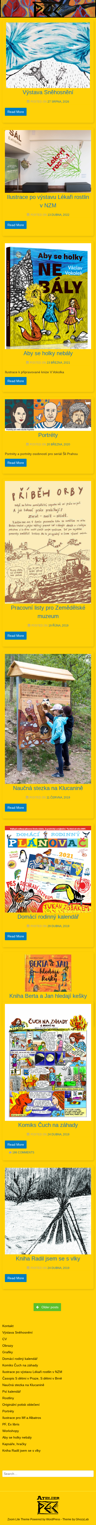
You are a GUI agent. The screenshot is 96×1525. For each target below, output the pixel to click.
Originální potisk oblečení (21, 1404)
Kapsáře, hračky (14, 1444)
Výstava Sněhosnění (17, 1332)
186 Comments (23, 1152)
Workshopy (10, 1431)
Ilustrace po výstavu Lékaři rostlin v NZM (32, 1372)
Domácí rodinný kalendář (48, 917)
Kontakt (8, 1326)
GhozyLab (82, 1519)
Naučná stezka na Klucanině (23, 1385)
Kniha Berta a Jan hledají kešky (48, 996)
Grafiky (7, 1352)
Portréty (8, 1411)
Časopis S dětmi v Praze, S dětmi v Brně (32, 1378)
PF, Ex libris (10, 1424)
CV (4, 1339)
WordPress (53, 1519)
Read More (15, 112)
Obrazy (7, 1345)
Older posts (49, 1307)
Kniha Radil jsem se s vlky (21, 1450)
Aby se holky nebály (17, 1437)
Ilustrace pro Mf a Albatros (21, 1418)
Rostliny (8, 1398)
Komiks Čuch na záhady (20, 1365)
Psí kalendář (11, 1391)
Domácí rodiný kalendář (20, 1359)
